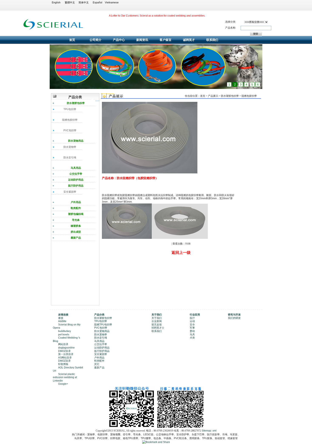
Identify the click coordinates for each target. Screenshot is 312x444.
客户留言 (165, 39)
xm (214, 430)
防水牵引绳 (69, 157)
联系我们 (212, 39)
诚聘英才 (189, 39)
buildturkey (64, 331)
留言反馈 (157, 324)
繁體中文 (70, 2)
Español (97, 2)
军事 (192, 327)
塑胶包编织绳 (75, 214)
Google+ (63, 383)
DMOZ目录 (64, 351)
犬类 (192, 337)
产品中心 (119, 39)
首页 (72, 39)
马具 (192, 334)
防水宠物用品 (75, 140)
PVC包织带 (69, 130)
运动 (192, 321)
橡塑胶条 (76, 225)
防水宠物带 (69, 146)
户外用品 (76, 202)
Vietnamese (111, 2)
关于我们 (157, 314)
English (56, 2)
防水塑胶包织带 (76, 103)
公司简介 (95, 39)
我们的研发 (234, 318)
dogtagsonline (66, 347)
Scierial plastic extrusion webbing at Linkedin (65, 377)
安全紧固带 (69, 191)
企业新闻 (157, 321)
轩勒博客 (63, 364)
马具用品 (76, 167)
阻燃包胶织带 (69, 119)
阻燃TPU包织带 (103, 324)
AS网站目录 (65, 357)
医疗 (192, 318)
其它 (96, 364)
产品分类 (99, 314)
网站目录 (63, 344)
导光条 (76, 220)
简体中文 (84, 2)
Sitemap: (207, 430)
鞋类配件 (76, 208)
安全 (192, 324)
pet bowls (63, 334)
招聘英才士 (158, 327)
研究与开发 (234, 314)
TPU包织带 (69, 109)
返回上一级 (181, 252)
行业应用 (195, 314)
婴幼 (192, 331)
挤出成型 (76, 231)
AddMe (62, 321)
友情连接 (63, 314)
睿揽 (60, 318)
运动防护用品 (75, 179)
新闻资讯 (142, 39)
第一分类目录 (65, 354)
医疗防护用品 (75, 185)
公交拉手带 (75, 173)
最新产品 (76, 237)
